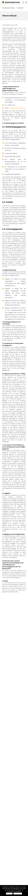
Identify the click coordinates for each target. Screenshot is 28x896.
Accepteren (9, 893)
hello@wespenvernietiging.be (17, 108)
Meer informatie (17, 893)
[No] (26, 890)
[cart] (23, 2)
